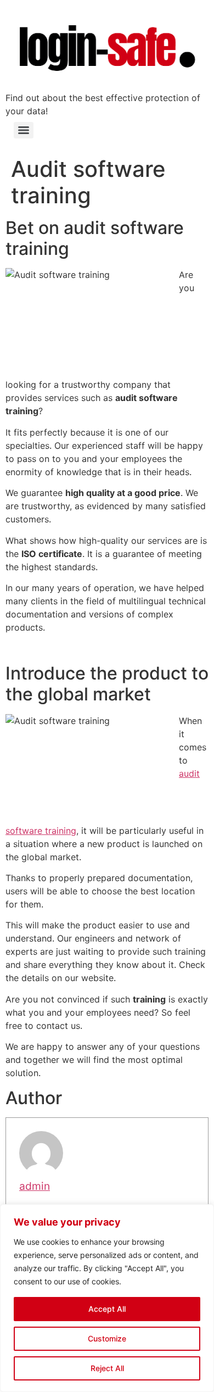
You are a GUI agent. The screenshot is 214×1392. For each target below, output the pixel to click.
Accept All (107, 1308)
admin (34, 1186)
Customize (107, 1338)
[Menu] (23, 130)
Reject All (107, 1368)
